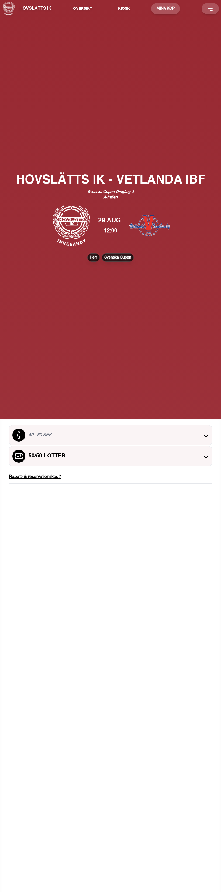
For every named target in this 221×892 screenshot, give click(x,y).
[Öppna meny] (210, 8)
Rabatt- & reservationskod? (35, 477)
